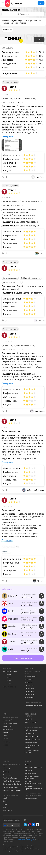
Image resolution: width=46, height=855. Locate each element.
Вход (41, 3)
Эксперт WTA (29, 694)
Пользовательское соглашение (32, 777)
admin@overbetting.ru (26, 840)
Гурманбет (29, 682)
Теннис (8, 678)
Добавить (24, 14)
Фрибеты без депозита (11, 781)
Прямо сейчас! (8, 729)
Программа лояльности (33, 767)
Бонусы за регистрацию (12, 790)
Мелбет (5, 804)
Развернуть (7, 136)
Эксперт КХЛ (29, 688)
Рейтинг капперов (9, 687)
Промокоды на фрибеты (12, 784)
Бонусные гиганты (31, 736)
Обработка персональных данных (33, 788)
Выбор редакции (31, 730)
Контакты (28, 770)
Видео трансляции (10, 723)
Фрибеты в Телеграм (10, 778)
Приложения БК (31, 722)
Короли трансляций (32, 739)
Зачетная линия (31, 742)
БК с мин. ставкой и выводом (32, 751)
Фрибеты (6, 772)
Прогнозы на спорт (10, 671)
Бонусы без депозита (10, 787)
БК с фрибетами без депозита (32, 746)
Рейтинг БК (29, 719)
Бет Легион (29, 679)
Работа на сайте (31, 798)
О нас (27, 764)
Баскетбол (9, 684)
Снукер (5, 745)
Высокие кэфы (30, 733)
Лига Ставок (7, 810)
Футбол (8, 674)
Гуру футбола (29, 697)
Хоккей (8, 681)
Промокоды (7, 775)
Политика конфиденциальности (33, 782)
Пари (5, 801)
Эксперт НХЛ (29, 685)
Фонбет (5, 798)
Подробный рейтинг (23, 658)
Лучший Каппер (30, 676)
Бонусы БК (6, 769)
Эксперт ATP (29, 691)
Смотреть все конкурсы (33, 705)
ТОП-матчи (7, 726)
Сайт (39, 39)
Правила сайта (30, 773)
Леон (4, 807)
